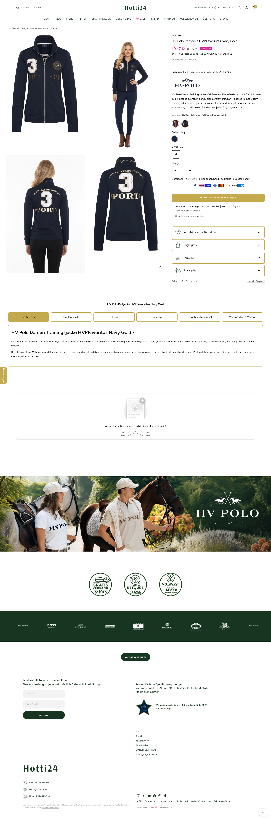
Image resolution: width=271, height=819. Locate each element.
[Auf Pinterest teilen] (186, 281)
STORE (224, 18)
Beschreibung (28, 316)
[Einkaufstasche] (253, 7)
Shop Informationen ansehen (189, 216)
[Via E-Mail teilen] (196, 281)
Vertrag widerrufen (135, 656)
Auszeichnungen (164, 708)
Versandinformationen (50, 808)
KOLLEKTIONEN (189, 18)
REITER (83, 18)
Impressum (166, 801)
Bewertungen (142, 740)
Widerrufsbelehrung (201, 801)
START (47, 18)
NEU (58, 18)
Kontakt (139, 736)
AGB (139, 801)
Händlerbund (181, 801)
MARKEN (169, 18)
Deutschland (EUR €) (205, 7)
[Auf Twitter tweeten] (191, 281)
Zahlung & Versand (223, 801)
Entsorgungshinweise (146, 754)
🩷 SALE (141, 18)
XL (176, 154)
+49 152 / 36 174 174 (39, 782)
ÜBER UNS (209, 18)
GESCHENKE (123, 18)
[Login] (246, 7)
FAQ (138, 731)
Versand (194, 53)
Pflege (114, 316)
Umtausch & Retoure (146, 750)
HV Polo (176, 35)
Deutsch (226, 7)
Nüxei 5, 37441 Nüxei (39, 796)
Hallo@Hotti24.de (38, 789)
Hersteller (156, 316)
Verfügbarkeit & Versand (242, 316)
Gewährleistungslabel (200, 316)
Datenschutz (151, 801)
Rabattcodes (142, 745)
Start (8, 28)
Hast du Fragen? (256, 281)
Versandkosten (50, 805)
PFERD (70, 18)
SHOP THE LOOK (101, 18)
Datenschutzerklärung (86, 684)
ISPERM (155, 18)
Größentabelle (71, 316)
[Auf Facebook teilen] (182, 281)
